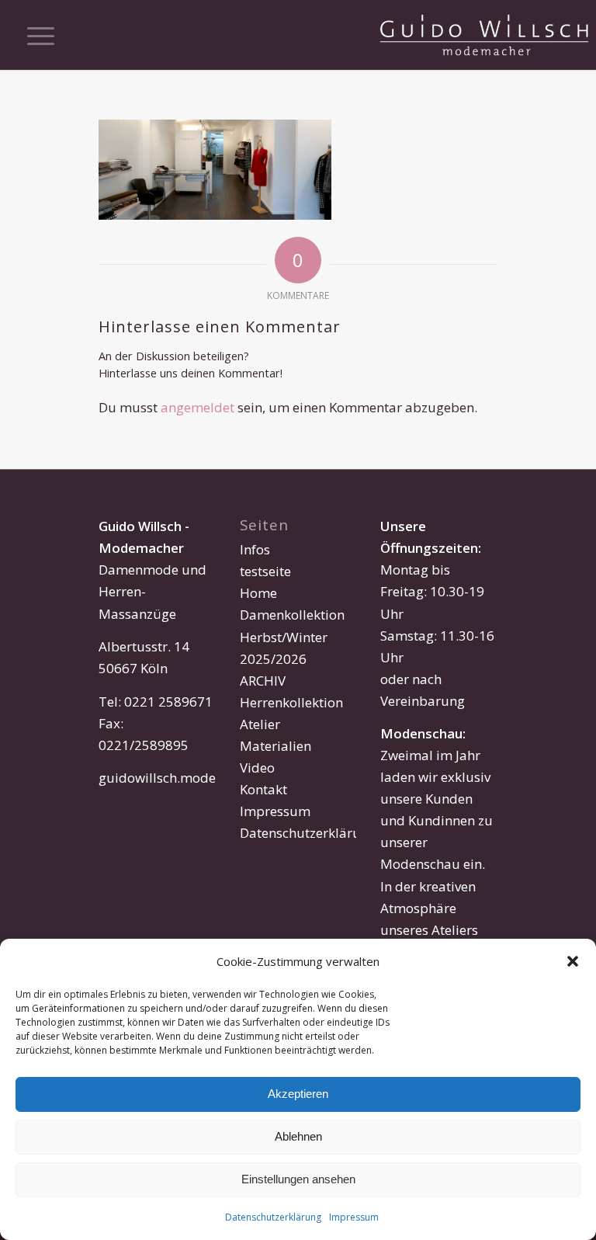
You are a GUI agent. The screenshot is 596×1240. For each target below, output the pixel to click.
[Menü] (33, 35)
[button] (572, 961)
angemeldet (197, 407)
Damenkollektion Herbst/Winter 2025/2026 (292, 636)
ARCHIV (263, 680)
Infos (255, 549)
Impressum (354, 1217)
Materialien (275, 746)
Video (257, 767)
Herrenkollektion (291, 702)
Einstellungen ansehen (298, 1179)
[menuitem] (33, 35)
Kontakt (263, 789)
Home (258, 593)
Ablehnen (298, 1136)
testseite (265, 571)
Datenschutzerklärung (273, 1217)
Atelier (260, 724)
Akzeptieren (298, 1093)
